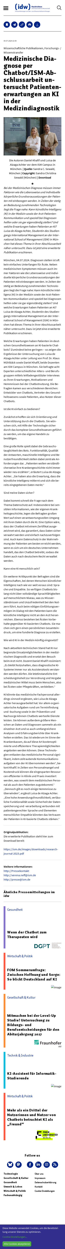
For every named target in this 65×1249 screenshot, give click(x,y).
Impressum (40, 1178)
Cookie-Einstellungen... (15, 1236)
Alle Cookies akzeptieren (17, 1243)
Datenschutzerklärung (45, 1182)
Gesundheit (10, 1182)
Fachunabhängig (13, 1195)
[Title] (22, 24)
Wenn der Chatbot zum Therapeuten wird (27, 935)
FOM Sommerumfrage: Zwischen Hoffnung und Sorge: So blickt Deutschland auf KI (33, 974)
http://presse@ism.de (17, 879)
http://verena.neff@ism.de (20, 875)
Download (44, 177)
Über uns (39, 1173)
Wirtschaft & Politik (15, 1191)
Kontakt (38, 1186)
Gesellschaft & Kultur (16, 1178)
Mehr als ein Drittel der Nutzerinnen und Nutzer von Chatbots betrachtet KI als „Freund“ (31, 1117)
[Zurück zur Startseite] (32, 8)
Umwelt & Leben (13, 1186)
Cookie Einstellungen (45, 1190)
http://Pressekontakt (16, 871)
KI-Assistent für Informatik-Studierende (31, 1076)
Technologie (11, 1173)
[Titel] (7, 24)
